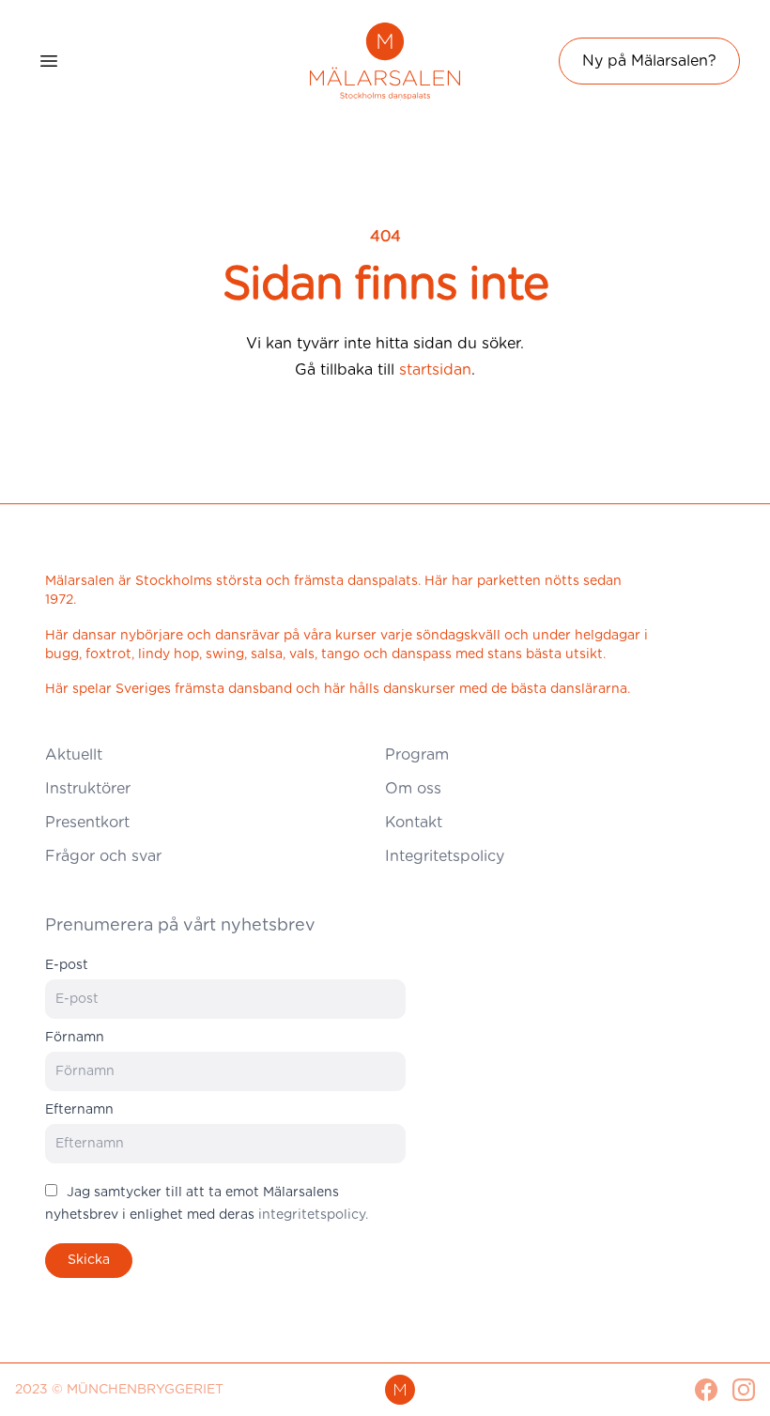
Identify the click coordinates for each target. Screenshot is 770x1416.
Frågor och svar (103, 856)
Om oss (413, 788)
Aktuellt (73, 754)
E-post (66, 965)
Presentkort (87, 822)
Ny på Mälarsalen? (649, 61)
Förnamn (74, 1037)
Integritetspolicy (444, 856)
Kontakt (413, 822)
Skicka (89, 1260)
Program (417, 754)
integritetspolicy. (313, 1215)
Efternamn (79, 1109)
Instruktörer (88, 788)
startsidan (435, 369)
